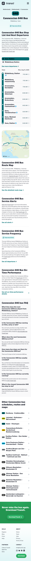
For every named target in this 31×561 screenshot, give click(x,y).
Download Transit (14, 517)
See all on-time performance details (12, 293)
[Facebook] (21, 550)
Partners (5, 545)
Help (3, 538)
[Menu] (28, 3)
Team (17, 534)
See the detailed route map (12, 190)
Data (3, 551)
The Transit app (20, 212)
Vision (17, 532)
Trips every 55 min (16, 26)
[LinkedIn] (24, 550)
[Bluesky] (19, 550)
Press (3, 536)
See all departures (8, 261)
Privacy (18, 538)
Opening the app (13, 176)
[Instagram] (17, 550)
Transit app (7, 256)
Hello (4, 529)
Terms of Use (19, 540)
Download (21, 556)
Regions (4, 532)
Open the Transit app (7, 204)
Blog (3, 534)
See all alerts (7, 222)
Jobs (17, 536)
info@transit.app (20, 547)
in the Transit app (20, 364)
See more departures (9, 66)
